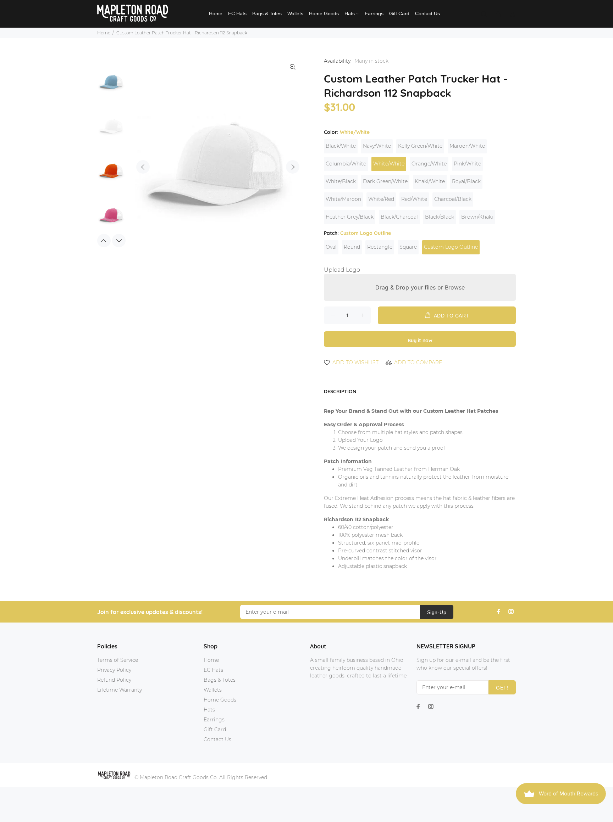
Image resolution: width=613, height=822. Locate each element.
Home (103, 32)
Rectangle (379, 247)
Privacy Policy (114, 670)
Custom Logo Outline (451, 247)
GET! (502, 688)
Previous (143, 167)
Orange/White (429, 164)
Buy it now (420, 340)
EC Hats (213, 670)
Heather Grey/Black (350, 217)
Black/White (341, 146)
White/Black (341, 181)
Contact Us (217, 739)
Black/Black (439, 217)
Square (408, 247)
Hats (209, 709)
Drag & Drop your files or (420, 287)
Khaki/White (430, 181)
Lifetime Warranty (119, 690)
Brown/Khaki (477, 217)
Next (292, 167)
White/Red (381, 199)
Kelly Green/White (420, 146)
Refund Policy (114, 680)
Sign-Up (436, 612)
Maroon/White (467, 146)
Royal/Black (466, 181)
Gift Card (215, 729)
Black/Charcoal (399, 217)
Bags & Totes (220, 680)
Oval (331, 247)
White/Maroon (343, 199)
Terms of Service (117, 660)
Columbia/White (346, 164)
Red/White (414, 199)
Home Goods (220, 700)
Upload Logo (342, 269)
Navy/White (377, 146)
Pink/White (467, 164)
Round (352, 247)
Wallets (213, 690)
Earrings (214, 719)
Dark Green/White (385, 181)
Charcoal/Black (452, 199)
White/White (388, 164)
